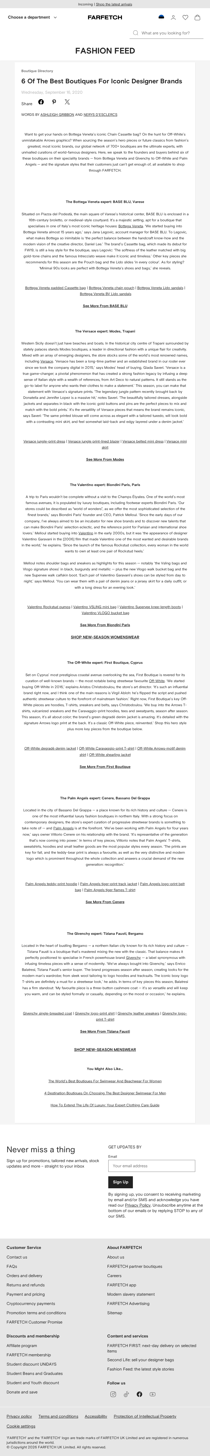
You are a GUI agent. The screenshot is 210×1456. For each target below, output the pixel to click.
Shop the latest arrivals (114, 4)
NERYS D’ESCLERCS (100, 114)
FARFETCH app (121, 1285)
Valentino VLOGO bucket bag (105, 613)
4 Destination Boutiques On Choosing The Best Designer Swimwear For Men (105, 1093)
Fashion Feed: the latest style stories (140, 1369)
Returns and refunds (26, 1285)
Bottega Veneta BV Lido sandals (105, 294)
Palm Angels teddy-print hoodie (51, 884)
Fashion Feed (105, 51)
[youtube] (153, 1394)
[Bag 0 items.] (197, 17)
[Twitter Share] (67, 103)
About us (115, 1257)
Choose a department (29, 17)
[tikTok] (126, 1394)
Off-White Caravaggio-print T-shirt (106, 748)
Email (112, 1156)
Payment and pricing (26, 1294)
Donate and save (22, 1392)
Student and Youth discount (33, 1383)
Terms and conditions (58, 1416)
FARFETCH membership (29, 1355)
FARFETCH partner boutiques (134, 1266)
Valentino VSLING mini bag (94, 607)
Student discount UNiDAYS (32, 1364)
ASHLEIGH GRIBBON (57, 114)
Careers (114, 1276)
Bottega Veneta (130, 226)
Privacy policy (19, 1416)
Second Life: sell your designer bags (140, 1360)
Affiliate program (22, 1345)
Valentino (85, 533)
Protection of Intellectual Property (145, 1416)
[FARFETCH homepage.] (105, 17)
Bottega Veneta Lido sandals (160, 288)
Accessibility (96, 1416)
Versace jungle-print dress (44, 441)
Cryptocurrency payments (31, 1303)
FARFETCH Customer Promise (34, 1322)
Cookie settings (21, 1426)
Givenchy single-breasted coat (47, 1013)
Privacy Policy (138, 1205)
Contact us (17, 1257)
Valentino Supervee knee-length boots (150, 607)
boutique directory (37, 71)
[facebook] (139, 1394)
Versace (46, 361)
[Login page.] (173, 17)
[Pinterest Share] (54, 103)
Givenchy (133, 957)
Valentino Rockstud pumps (48, 607)
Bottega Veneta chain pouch (111, 288)
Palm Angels (63, 828)
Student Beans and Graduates (35, 1373)
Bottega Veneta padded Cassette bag (55, 288)
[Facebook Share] (41, 103)
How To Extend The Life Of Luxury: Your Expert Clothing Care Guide (105, 1105)
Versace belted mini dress (143, 441)
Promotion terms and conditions (36, 1313)
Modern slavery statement (131, 1294)
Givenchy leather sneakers (138, 1013)
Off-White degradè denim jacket (50, 748)
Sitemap (114, 1313)
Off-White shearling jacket (110, 754)
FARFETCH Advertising (128, 1303)
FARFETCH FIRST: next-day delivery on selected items (151, 1348)
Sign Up (120, 1182)
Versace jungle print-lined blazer (93, 441)
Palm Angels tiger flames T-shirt (109, 890)
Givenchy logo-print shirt (95, 1013)
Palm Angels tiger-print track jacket (108, 884)
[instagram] (113, 1394)
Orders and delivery (24, 1276)
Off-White (157, 681)
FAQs (12, 1266)
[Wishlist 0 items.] (185, 17)
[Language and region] (161, 17)
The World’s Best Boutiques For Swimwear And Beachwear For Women (105, 1081)
